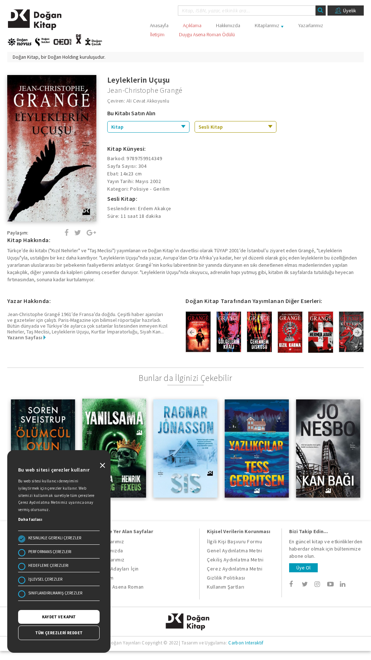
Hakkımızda (228, 25)
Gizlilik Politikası (226, 577)
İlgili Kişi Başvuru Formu (234, 541)
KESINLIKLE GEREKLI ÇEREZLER (54, 537)
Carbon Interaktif (245, 643)
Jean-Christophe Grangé (145, 90)
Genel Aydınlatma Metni (234, 550)
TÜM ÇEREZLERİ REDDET (59, 632)
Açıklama (192, 25)
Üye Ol (303, 567)
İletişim (157, 34)
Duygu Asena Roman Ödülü (207, 34)
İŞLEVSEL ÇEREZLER (45, 579)
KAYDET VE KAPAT (59, 616)
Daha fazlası (30, 519)
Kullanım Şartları (225, 587)
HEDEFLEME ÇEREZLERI (48, 565)
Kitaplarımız (267, 25)
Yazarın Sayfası (25, 337)
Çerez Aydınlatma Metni (234, 568)
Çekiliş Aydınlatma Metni (235, 559)
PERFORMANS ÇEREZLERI (49, 551)
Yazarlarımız (310, 25)
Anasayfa (159, 25)
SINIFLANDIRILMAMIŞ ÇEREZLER (55, 592)
